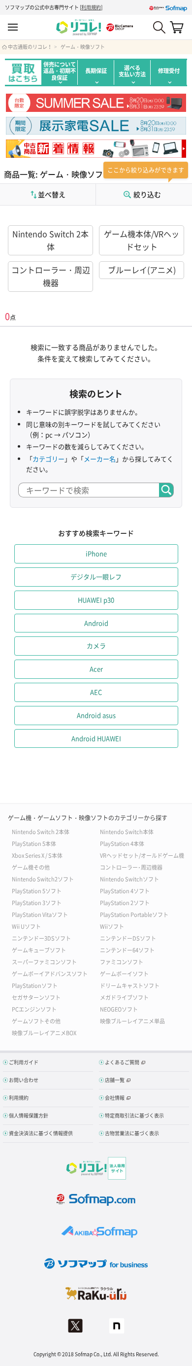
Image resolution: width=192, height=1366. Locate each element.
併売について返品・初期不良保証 (59, 71)
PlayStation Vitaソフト (40, 914)
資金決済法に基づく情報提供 (41, 1133)
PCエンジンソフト (34, 1009)
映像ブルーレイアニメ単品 (132, 1020)
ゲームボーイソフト (124, 973)
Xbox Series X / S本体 (37, 855)
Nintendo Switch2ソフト (43, 878)
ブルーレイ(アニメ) (142, 270)
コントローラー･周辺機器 (131, 867)
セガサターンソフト (36, 997)
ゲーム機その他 (31, 867)
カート (176, 27)
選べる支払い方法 (132, 71)
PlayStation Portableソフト (134, 914)
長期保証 (96, 71)
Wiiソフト (112, 926)
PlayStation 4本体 (122, 843)
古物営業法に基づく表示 (132, 1133)
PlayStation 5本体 (34, 843)
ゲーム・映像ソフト (83, 46)
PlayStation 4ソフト (125, 890)
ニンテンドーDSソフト (128, 938)
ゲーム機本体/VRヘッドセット (141, 240)
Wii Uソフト (26, 926)
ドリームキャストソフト (130, 985)
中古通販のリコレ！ (30, 46)
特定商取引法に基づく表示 (134, 1115)
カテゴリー (48, 458)
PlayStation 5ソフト (37, 890)
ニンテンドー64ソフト (127, 949)
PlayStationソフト (35, 985)
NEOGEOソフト (119, 1009)
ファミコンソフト (121, 961)
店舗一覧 (115, 1080)
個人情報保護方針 (28, 1115)
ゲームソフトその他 (36, 1020)
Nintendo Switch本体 (127, 831)
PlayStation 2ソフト (125, 902)
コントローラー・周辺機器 (50, 276)
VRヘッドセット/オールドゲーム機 (142, 855)
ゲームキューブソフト (39, 949)
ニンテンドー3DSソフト (41, 938)
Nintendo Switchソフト (129, 878)
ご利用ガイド (23, 1062)
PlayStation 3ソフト (37, 902)
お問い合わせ (23, 1080)
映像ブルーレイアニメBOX (44, 1032)
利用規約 (91, 7)
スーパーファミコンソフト (44, 961)
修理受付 (169, 71)
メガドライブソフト (124, 997)
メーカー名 (100, 458)
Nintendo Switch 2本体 (50, 240)
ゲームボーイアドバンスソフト (50, 973)
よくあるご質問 (122, 1062)
